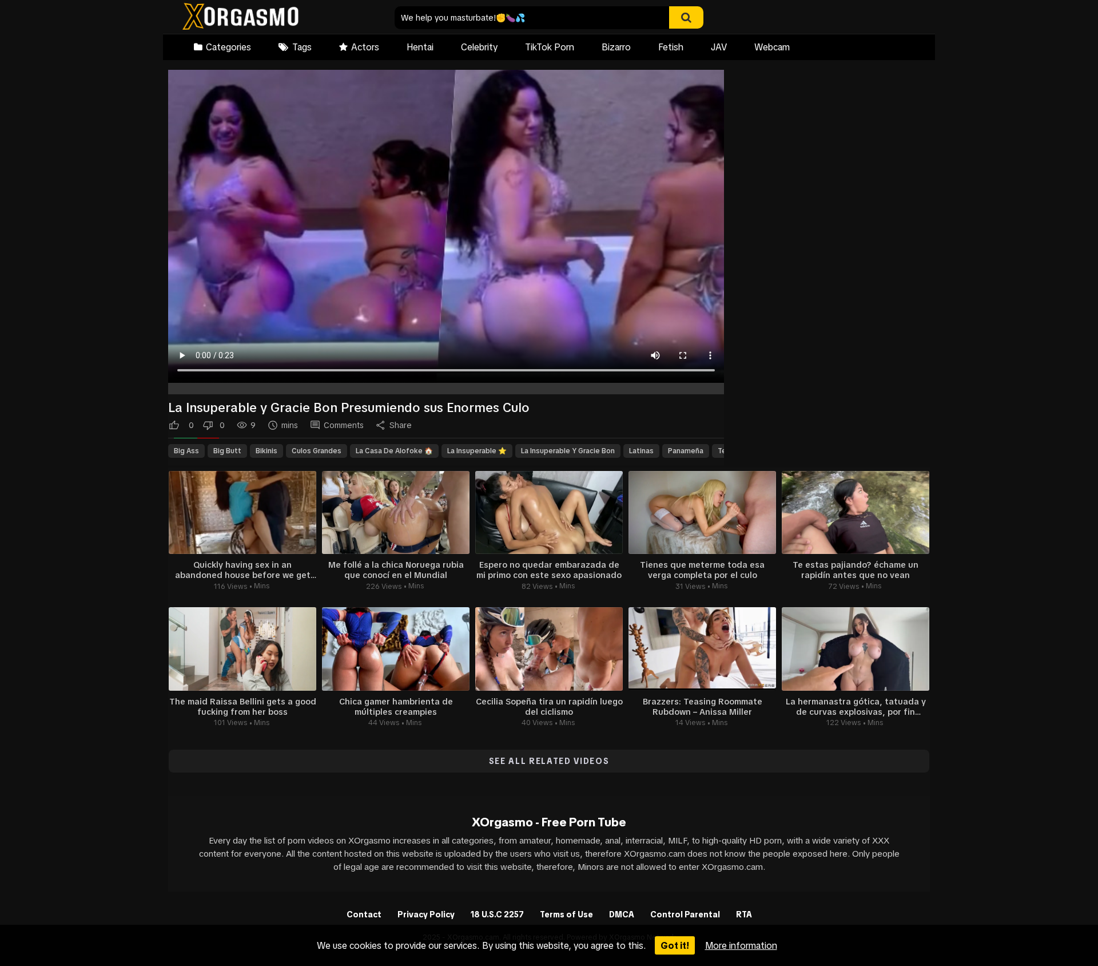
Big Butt (227, 451)
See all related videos (549, 761)
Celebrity (479, 47)
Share (400, 425)
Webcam (772, 47)
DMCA (621, 914)
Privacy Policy (426, 914)
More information (741, 945)
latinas (641, 451)
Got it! (675, 945)
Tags (302, 47)
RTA (744, 914)
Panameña (685, 451)
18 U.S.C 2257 (497, 914)
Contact (364, 914)
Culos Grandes (316, 451)
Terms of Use (566, 914)
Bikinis (266, 451)
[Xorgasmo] (240, 18)
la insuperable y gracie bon (568, 451)
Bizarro (616, 47)
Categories (228, 47)
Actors (365, 47)
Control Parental (685, 914)
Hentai (420, 47)
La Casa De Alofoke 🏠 (394, 451)
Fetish (670, 47)
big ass (186, 451)
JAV (719, 47)
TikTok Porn (549, 47)
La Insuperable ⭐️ (477, 451)
